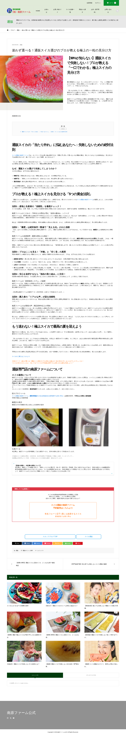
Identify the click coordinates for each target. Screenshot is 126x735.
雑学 (31, 550)
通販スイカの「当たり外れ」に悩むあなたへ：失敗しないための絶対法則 (43, 132)
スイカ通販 (89, 536)
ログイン (98, 3)
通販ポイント (26, 550)
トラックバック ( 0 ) (91, 675)
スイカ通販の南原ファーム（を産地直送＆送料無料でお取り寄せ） (38, 396)
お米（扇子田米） (95, 11)
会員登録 (89, 3)
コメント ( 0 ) (35, 675)
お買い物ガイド (57, 11)
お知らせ (46, 11)
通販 (21, 44)
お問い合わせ (108, 11)
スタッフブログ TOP (50, 536)
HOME (38, 11)
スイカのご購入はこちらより (21, 356)
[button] (63, 510)
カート (112, 3)
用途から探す (82, 11)
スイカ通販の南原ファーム (20, 155)
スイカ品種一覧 (70, 11)
